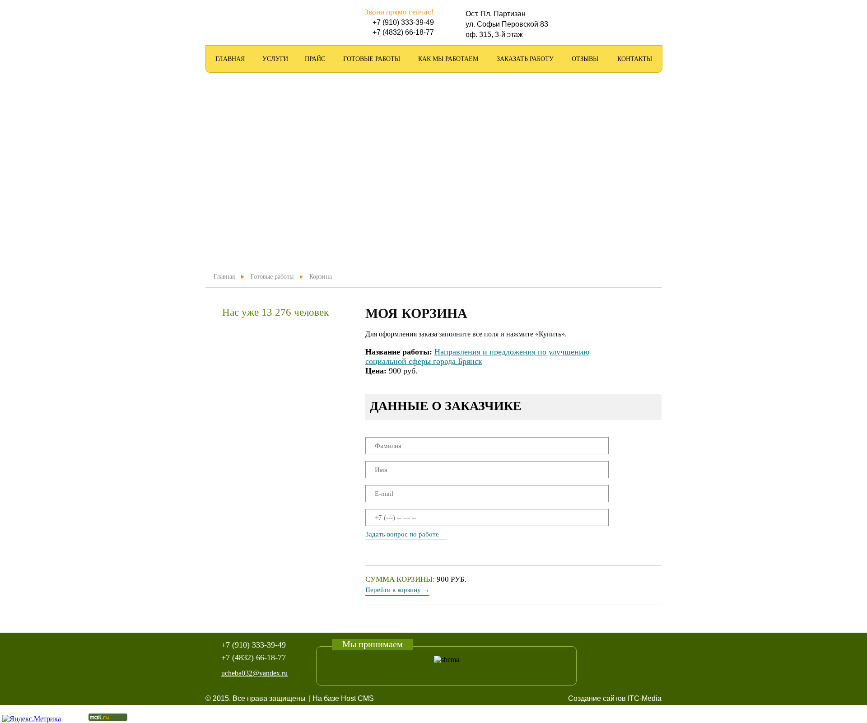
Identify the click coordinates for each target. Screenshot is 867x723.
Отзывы (585, 59)
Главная (230, 59)
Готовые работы (371, 59)
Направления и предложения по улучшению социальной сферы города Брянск (477, 356)
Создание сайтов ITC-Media (615, 698)
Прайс (315, 59)
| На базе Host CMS (341, 698)
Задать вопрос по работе (402, 534)
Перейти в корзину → (397, 589)
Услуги (275, 59)
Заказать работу (525, 59)
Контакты (634, 59)
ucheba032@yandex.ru (254, 673)
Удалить (630, 364)
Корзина (320, 276)
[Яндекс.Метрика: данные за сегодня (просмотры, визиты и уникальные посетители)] (31, 719)
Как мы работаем (448, 59)
